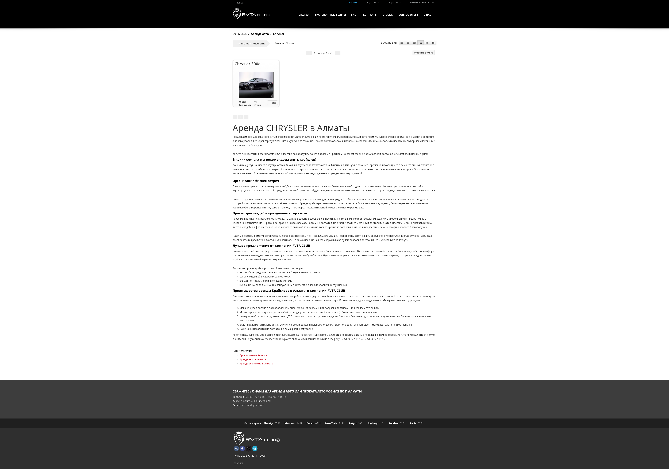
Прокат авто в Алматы (253, 355)
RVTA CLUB (240, 34)
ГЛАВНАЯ (303, 14)
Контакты (370, 14)
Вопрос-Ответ (408, 14)
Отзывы (387, 14)
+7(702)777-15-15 (371, 2)
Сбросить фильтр (423, 52)
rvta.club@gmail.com (252, 405)
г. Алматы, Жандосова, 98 (420, 2)
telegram (352, 2)
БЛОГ (354, 14)
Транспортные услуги (330, 14)
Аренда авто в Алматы (253, 359)
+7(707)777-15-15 (393, 2)
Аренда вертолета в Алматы (257, 363)
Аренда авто (260, 34)
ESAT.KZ (238, 463)
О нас (427, 14)
